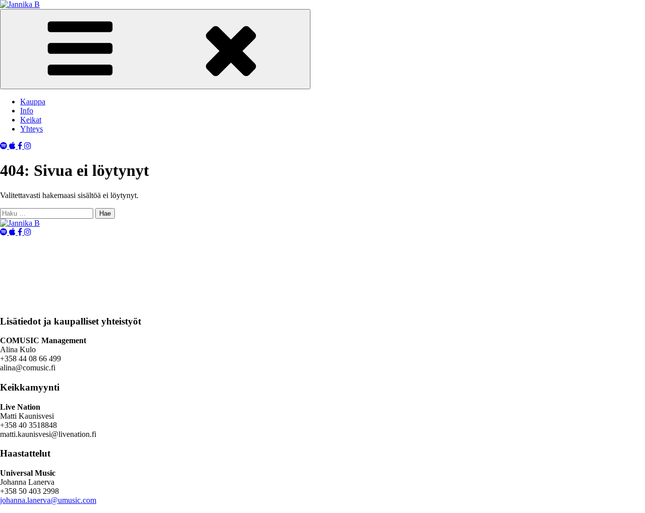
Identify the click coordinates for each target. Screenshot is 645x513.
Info (26, 110)
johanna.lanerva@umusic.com (48, 500)
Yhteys (31, 128)
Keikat (30, 119)
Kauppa (32, 101)
